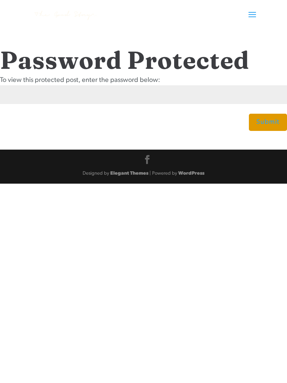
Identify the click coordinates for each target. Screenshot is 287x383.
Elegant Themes (129, 173)
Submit (268, 122)
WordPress (191, 173)
